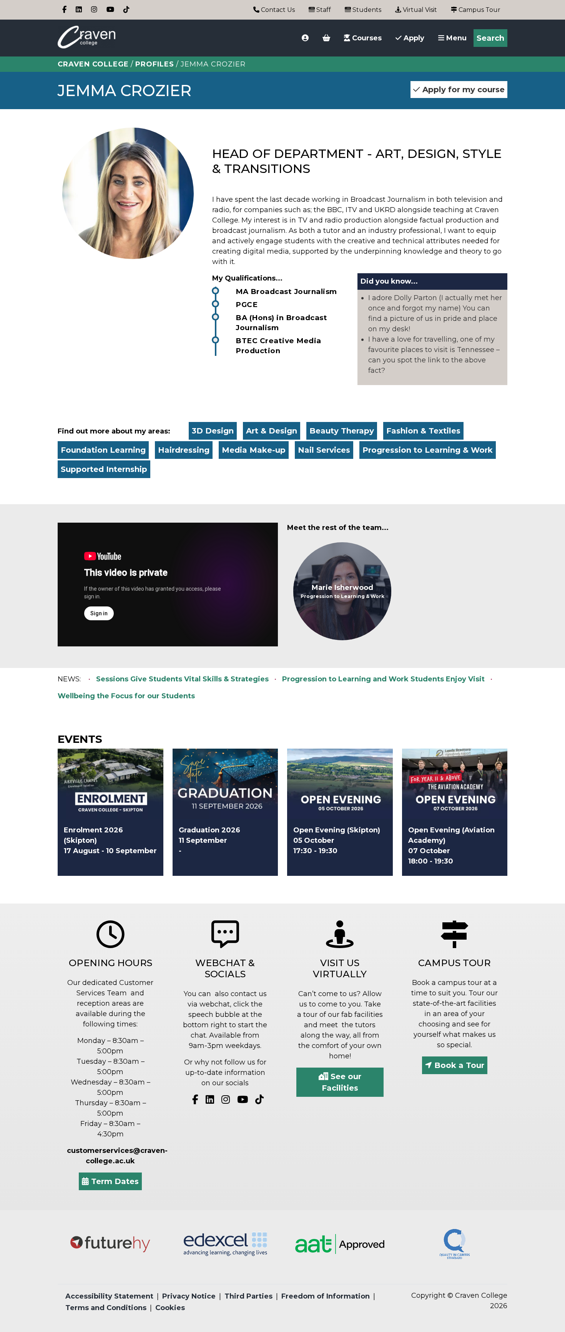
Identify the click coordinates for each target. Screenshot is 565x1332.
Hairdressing (183, 450)
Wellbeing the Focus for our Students (126, 696)
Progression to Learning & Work (427, 450)
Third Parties (248, 1296)
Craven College (93, 64)
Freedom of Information (325, 1296)
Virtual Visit (419, 9)
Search (490, 38)
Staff (323, 9)
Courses (366, 38)
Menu (455, 38)
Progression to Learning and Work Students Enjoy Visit (383, 679)
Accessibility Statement (109, 1296)
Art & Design (271, 430)
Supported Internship (104, 469)
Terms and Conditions (105, 1308)
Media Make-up (254, 450)
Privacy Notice (189, 1296)
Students (366, 9)
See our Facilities (341, 1082)
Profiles (154, 64)
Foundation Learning (103, 450)
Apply (413, 38)
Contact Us (277, 9)
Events (80, 739)
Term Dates (114, 1181)
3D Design (213, 430)
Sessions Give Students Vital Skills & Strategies (182, 679)
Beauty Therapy (341, 430)
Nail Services (324, 450)
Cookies (170, 1308)
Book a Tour (458, 1065)
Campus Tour (478, 9)
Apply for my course (462, 89)
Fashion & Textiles (423, 430)
